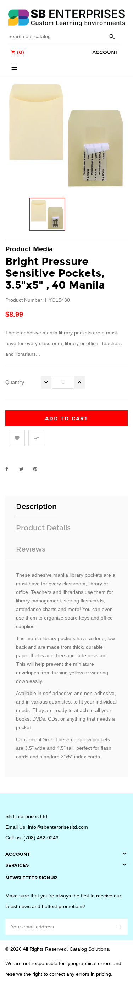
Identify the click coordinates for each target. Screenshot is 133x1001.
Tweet (24, 469)
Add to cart (66, 419)
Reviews (30, 549)
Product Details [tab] (43, 527)
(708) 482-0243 (41, 838)
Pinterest (38, 469)
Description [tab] (36, 506)
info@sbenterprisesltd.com (58, 827)
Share (10, 469)
